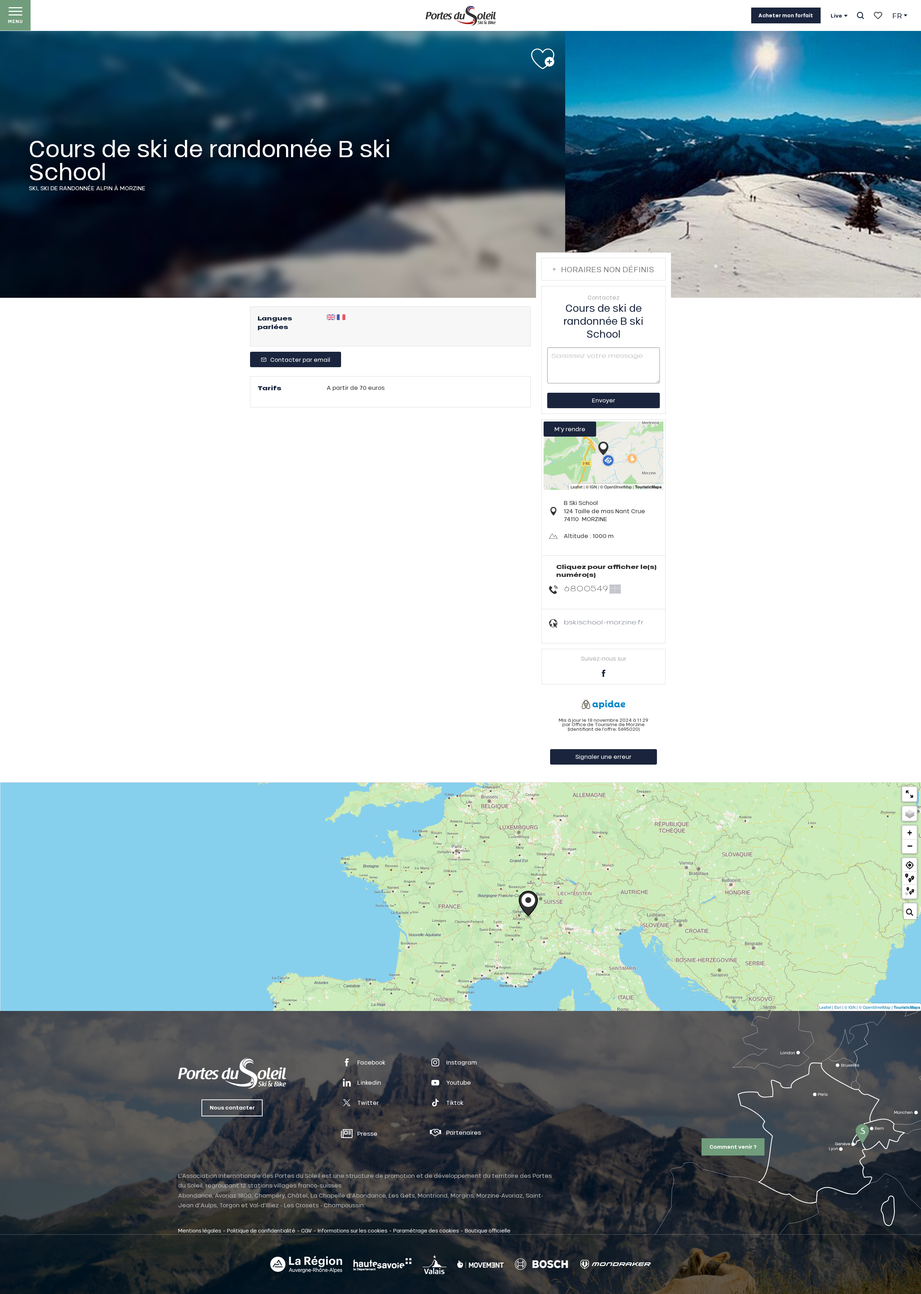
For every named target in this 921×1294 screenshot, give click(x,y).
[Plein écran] (909, 794)
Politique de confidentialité (261, 1230)
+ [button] (909, 832)
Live (836, 15)
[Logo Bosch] (541, 1264)
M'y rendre (569, 429)
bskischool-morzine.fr (604, 622)
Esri (837, 1007)
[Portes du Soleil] (461, 15)
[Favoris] (878, 15)
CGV (306, 1230)
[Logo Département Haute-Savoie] (382, 1264)
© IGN (850, 1007)
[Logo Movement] (480, 1264)
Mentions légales (199, 1230)
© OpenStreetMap (874, 1007)
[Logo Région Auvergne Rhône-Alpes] (306, 1264)
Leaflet (825, 1007)
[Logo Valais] (434, 1264)
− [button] (909, 846)
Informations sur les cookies (352, 1230)
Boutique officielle (488, 1230)
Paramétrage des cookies (426, 1230)
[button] (860, 15)
